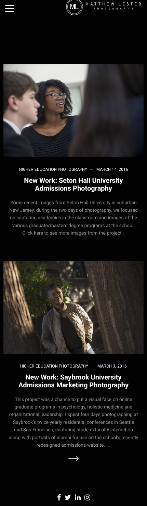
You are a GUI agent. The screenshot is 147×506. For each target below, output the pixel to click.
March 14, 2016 (112, 169)
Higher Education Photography (53, 169)
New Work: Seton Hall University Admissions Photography (73, 184)
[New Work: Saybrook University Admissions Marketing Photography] (73, 307)
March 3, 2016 (112, 366)
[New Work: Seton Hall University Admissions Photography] (73, 110)
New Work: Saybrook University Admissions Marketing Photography (73, 381)
